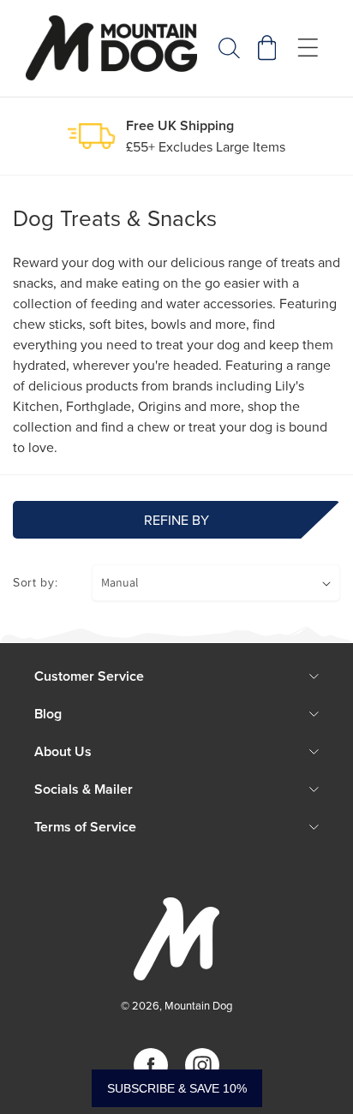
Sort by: (35, 582)
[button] (229, 48)
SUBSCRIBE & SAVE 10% (177, 1088)
